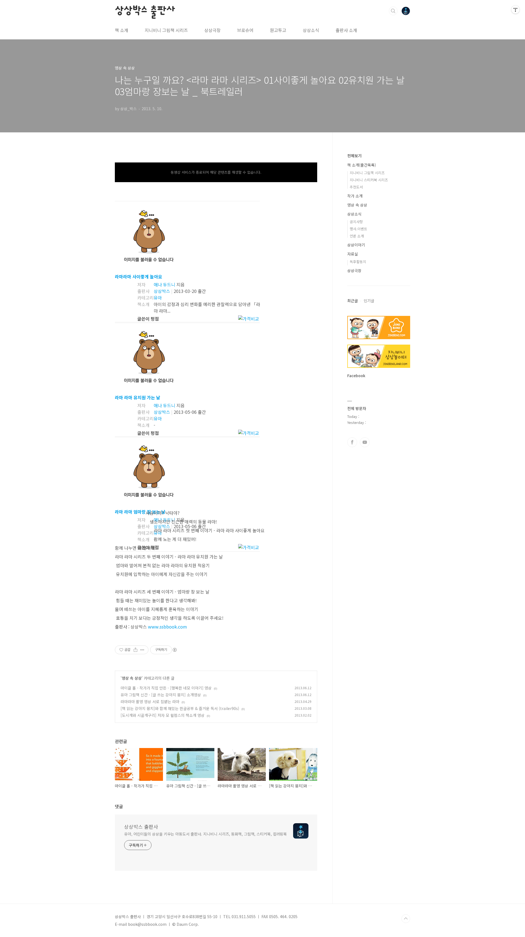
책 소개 (121, 30)
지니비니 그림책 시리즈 (166, 30)
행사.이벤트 (358, 228)
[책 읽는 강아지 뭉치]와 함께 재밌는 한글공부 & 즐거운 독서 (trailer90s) (180, 708)
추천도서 (356, 187)
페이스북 (352, 442)
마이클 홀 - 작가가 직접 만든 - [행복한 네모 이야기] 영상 (166, 688)
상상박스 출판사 (145, 10)
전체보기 (354, 155)
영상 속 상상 (132, 678)
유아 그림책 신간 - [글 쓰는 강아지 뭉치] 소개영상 (161, 694)
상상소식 (311, 30)
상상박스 (162, 291)
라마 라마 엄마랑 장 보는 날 (140, 511)
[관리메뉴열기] (515, 9)
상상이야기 (356, 245)
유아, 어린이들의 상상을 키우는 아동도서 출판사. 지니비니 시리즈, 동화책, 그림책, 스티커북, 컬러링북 (205, 834)
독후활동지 (358, 261)
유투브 (365, 442)
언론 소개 (357, 235)
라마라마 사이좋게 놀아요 (138, 276)
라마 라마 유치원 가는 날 (137, 397)
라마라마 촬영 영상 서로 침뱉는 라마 (150, 701)
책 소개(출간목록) (361, 165)
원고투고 (278, 30)
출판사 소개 (346, 30)
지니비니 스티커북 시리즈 (369, 179)
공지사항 (356, 221)
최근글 (352, 300)
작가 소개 (355, 196)
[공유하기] (135, 650)
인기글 (369, 300)
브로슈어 (245, 30)
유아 (158, 297)
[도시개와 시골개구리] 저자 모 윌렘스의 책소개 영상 (163, 715)
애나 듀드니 (164, 284)
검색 (393, 11)
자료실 (352, 254)
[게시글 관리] (142, 650)
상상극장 (212, 30)
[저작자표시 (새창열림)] (174, 650)
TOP (405, 918)
